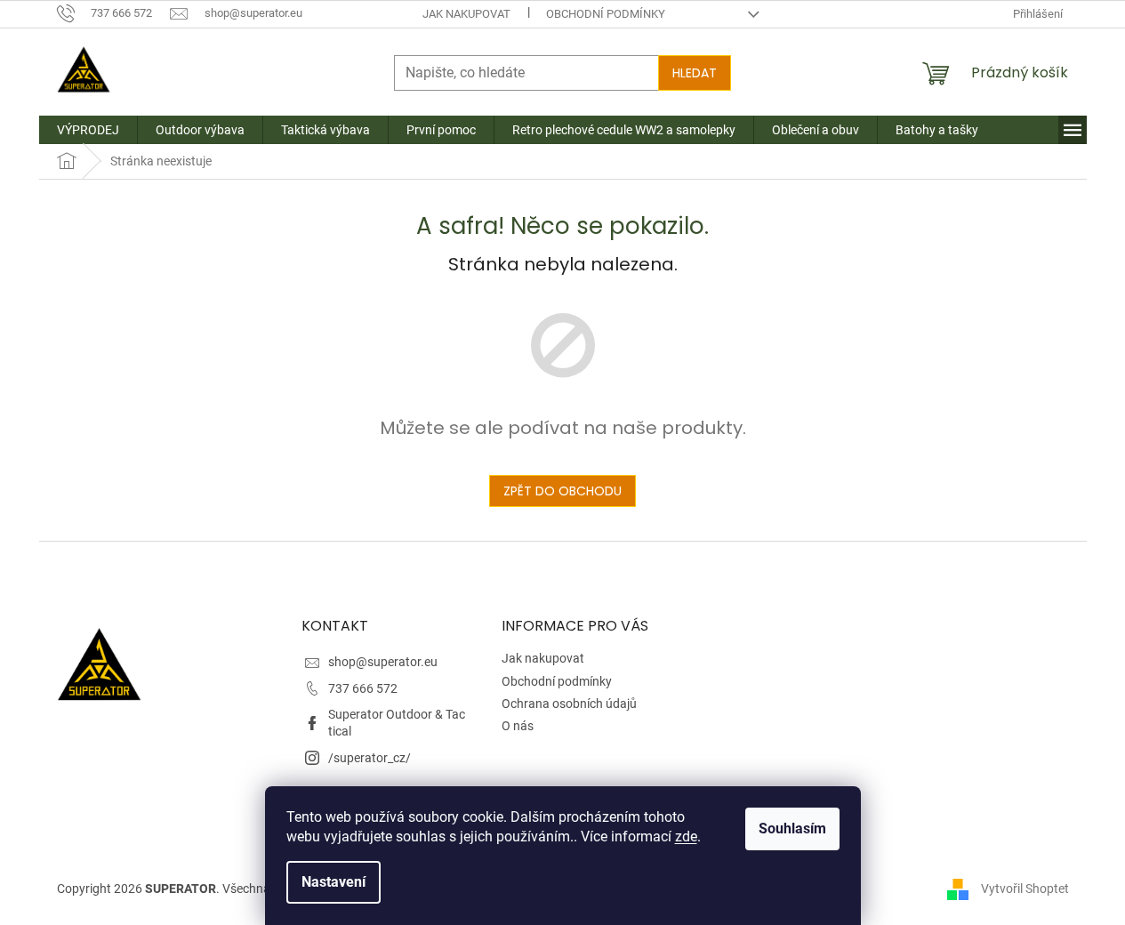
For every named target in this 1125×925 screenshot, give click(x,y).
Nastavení (333, 881)
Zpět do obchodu (562, 491)
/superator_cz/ (369, 758)
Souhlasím (792, 828)
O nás (518, 726)
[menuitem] (88, 130)
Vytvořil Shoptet (1025, 888)
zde (686, 836)
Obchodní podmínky (605, 13)
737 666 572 (363, 688)
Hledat (694, 73)
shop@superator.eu (383, 662)
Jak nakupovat (466, 13)
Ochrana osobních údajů (569, 703)
